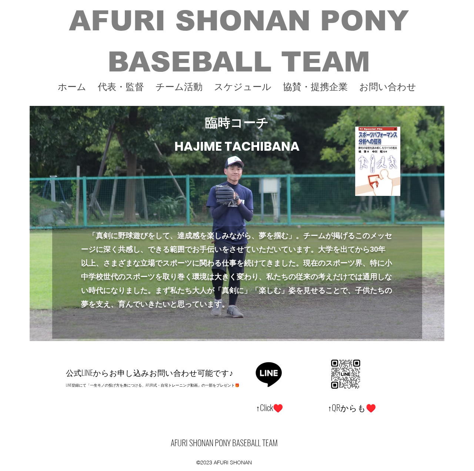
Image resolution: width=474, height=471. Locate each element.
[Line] (268, 373)
